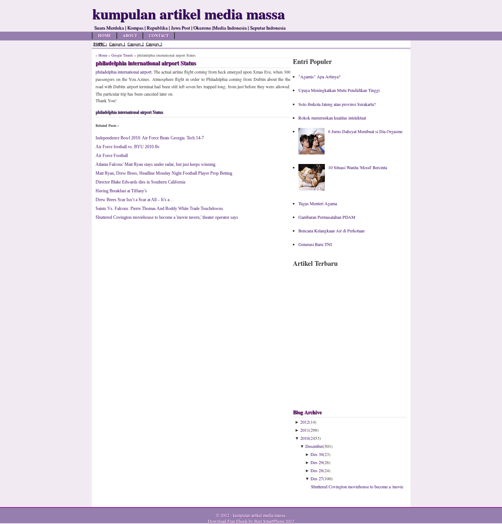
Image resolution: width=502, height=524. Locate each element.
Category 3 (154, 43)
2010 (304, 438)
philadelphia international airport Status (129, 112)
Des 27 (317, 478)
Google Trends (122, 55)
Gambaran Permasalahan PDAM (326, 217)
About (130, 36)
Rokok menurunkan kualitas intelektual (332, 118)
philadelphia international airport (123, 72)
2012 (304, 422)
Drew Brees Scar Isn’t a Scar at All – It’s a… (135, 199)
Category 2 (136, 43)
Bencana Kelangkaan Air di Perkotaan (331, 231)
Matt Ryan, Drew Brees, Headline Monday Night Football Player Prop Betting (164, 173)
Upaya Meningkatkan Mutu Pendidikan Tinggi (339, 90)
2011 (304, 430)
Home (104, 36)
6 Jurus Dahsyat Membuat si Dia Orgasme (365, 131)
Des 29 (317, 462)
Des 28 (317, 470)
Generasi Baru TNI (315, 244)
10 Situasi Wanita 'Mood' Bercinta (357, 167)
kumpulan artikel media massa (259, 515)
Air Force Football (112, 155)
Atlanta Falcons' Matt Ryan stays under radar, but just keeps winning (155, 164)
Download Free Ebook (228, 521)
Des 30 (317, 454)
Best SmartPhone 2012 (274, 521)
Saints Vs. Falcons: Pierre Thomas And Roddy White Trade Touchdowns (159, 208)
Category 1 (117, 43)
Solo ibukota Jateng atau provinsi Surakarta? (337, 104)
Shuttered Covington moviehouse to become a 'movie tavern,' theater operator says (167, 217)
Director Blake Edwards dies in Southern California (140, 182)
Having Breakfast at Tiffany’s (121, 190)
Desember (314, 446)
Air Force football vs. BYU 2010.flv (127, 146)
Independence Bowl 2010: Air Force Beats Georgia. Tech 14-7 (150, 137)
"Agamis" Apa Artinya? (319, 76)
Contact (159, 36)
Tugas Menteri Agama (317, 203)
